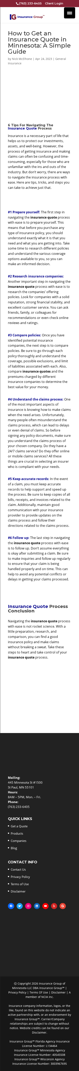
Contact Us (18, 869)
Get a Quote (19, 826)
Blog (14, 848)
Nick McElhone (22, 59)
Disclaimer (18, 891)
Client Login (54, 3)
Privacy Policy (20, 877)
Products (17, 833)
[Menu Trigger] (69, 12)
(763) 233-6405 (30, 3)
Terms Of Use (39, 992)
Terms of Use (20, 884)
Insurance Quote (22, 128)
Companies (18, 841)
